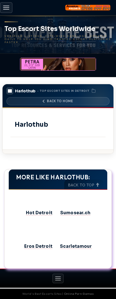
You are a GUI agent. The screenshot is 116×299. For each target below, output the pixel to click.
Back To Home (60, 101)
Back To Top (81, 185)
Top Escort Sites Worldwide (50, 29)
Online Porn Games (79, 294)
